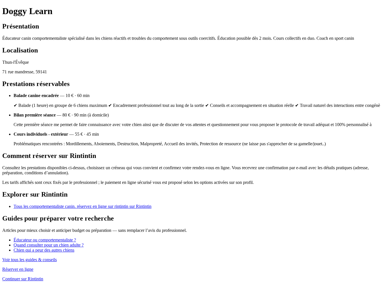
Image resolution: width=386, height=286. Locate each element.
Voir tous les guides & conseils (29, 259)
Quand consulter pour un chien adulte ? (49, 245)
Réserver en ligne (17, 269)
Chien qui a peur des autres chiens (44, 250)
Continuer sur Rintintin (22, 278)
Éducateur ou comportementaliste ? (45, 239)
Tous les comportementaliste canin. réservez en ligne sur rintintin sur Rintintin (82, 206)
